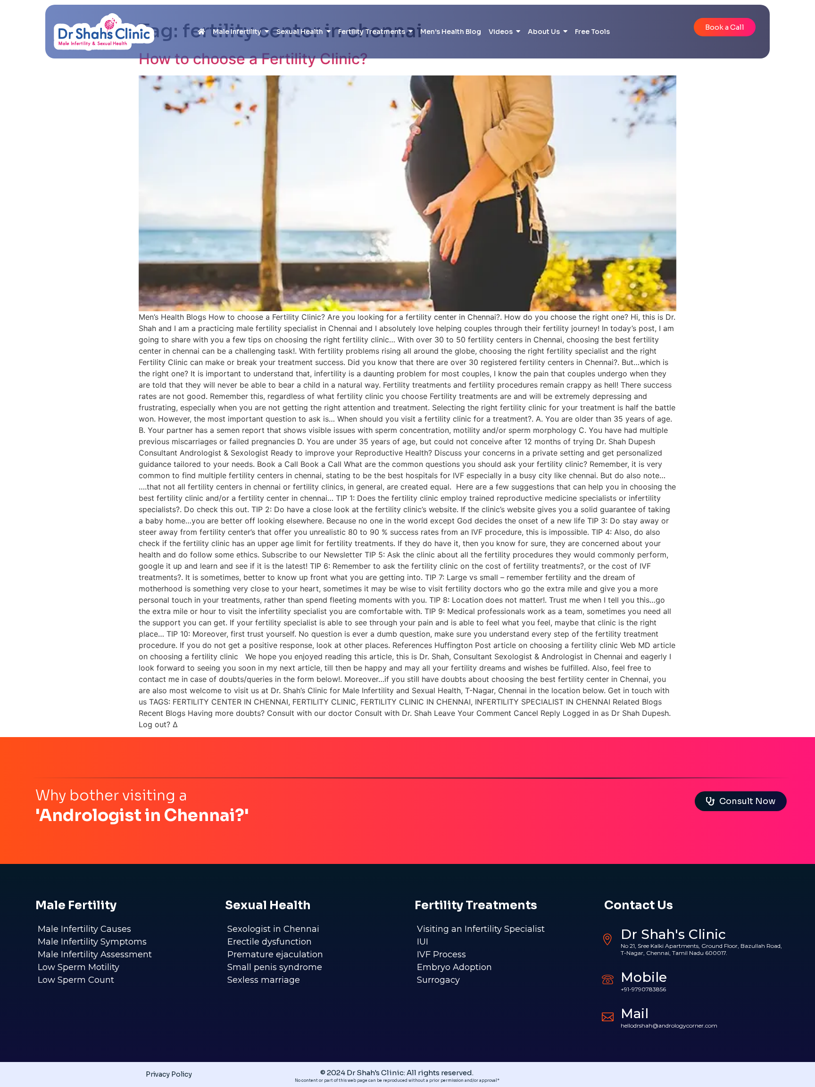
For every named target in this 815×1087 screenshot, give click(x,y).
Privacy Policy (169, 1074)
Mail (635, 1013)
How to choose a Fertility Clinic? (253, 59)
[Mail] (608, 1015)
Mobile (644, 977)
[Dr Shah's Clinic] (608, 940)
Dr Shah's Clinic (673, 934)
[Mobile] (608, 979)
